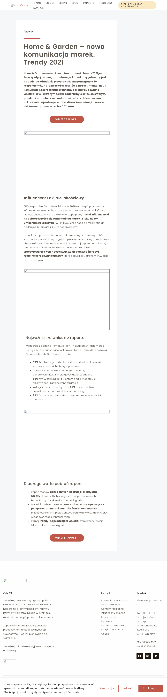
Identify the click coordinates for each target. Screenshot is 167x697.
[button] (67, 119)
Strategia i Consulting (114, 600)
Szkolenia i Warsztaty (113, 625)
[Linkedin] (156, 656)
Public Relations (110, 604)
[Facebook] (140, 656)
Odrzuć (127, 688)
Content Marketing (112, 608)
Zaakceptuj (150, 688)
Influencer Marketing (113, 613)
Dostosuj (106, 688)
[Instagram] (148, 656)
